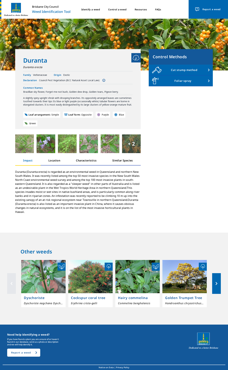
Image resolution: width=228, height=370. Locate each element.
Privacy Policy (122, 367)
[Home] (14, 9)
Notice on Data (106, 367)
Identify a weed (90, 9)
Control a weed (117, 9)
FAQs (158, 9)
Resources (141, 9)
